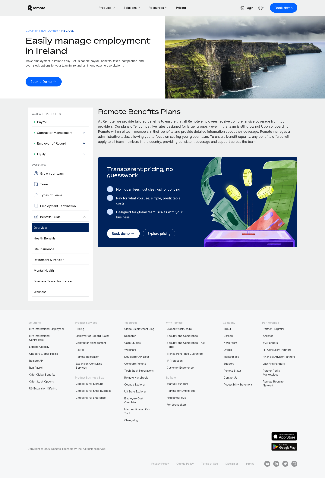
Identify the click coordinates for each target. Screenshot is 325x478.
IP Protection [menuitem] (175, 360)
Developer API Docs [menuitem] (137, 356)
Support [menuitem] (229, 363)
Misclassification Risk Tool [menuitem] (137, 411)
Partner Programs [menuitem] (274, 328)
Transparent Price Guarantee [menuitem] (185, 353)
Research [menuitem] (130, 335)
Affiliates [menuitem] (268, 335)
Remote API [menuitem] (36, 360)
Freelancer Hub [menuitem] (176, 397)
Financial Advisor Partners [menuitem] (279, 356)
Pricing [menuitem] (80, 328)
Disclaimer (232, 463)
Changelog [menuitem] (131, 420)
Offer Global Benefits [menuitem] (42, 374)
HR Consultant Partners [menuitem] (277, 349)
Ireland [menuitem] (67, 30)
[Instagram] (294, 464)
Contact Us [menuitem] (230, 377)
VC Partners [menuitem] (270, 342)
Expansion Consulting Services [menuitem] (89, 365)
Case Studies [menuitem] (132, 342)
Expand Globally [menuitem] (39, 346)
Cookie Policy (185, 463)
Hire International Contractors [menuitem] (39, 337)
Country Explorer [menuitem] (42, 30)
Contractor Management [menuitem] (91, 342)
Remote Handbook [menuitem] (136, 377)
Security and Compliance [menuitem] (182, 335)
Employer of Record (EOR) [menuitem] (92, 335)
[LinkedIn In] (276, 464)
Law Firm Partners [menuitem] (274, 363)
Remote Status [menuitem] (232, 370)
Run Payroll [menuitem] (36, 367)
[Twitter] (285, 464)
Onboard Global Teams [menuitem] (43, 353)
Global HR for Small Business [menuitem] (93, 390)
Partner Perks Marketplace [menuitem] (271, 372)
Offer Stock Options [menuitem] (41, 381)
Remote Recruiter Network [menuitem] (274, 383)
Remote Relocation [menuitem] (87, 356)
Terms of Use (209, 463)
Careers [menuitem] (229, 335)
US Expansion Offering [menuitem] (43, 388)
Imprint (250, 463)
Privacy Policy (160, 463)
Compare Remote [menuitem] (135, 363)
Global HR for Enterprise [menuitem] (91, 397)
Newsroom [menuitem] (230, 342)
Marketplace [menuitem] (231, 356)
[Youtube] (267, 464)
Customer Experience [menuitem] (180, 367)
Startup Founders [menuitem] (177, 383)
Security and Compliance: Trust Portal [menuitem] (186, 344)
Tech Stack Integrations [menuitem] (139, 370)
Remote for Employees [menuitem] (181, 390)
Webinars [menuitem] (130, 349)
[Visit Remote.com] (36, 8)
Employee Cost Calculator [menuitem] (133, 400)
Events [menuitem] (228, 349)
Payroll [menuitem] (80, 349)
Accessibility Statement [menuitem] (238, 384)
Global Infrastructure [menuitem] (179, 328)
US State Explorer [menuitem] (135, 391)
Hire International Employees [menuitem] (47, 328)
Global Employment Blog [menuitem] (139, 328)
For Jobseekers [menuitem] (177, 404)
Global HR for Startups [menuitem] (89, 383)
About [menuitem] (227, 328)
